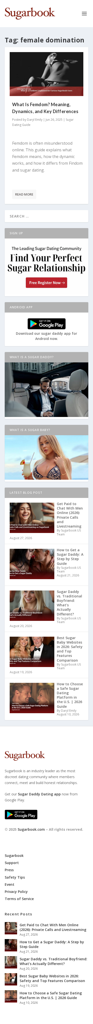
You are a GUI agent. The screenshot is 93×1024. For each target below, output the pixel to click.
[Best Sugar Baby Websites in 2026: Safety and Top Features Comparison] (11, 979)
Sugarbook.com (31, 829)
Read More (24, 194)
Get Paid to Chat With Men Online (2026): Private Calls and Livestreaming (53, 927)
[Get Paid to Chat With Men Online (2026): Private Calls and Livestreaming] (11, 928)
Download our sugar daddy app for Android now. (46, 336)
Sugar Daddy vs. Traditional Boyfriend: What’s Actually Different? (53, 961)
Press (9, 869)
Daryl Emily (34, 120)
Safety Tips (15, 877)
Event (9, 884)
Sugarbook (14, 855)
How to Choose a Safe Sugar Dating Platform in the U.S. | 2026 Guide (51, 995)
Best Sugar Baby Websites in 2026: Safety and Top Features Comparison (52, 978)
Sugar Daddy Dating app (39, 794)
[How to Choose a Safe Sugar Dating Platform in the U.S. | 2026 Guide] (11, 996)
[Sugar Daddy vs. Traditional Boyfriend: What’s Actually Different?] (11, 962)
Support (12, 862)
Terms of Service (19, 898)
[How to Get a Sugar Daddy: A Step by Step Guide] (11, 945)
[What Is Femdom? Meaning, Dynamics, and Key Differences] (47, 74)
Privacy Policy (16, 891)
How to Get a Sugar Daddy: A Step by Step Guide (52, 944)
